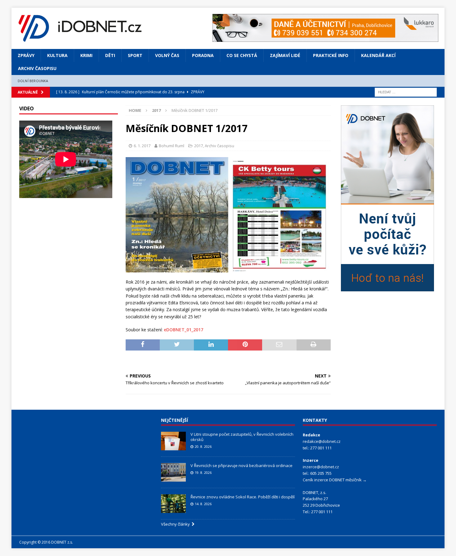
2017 (198, 145)
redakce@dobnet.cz (322, 441)
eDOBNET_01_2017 (183, 330)
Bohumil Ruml (171, 145)
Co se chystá (241, 55)
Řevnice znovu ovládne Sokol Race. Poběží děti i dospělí (242, 497)
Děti (110, 55)
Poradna (203, 55)
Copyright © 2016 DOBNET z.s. (46, 542)
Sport (135, 55)
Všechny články (176, 524)
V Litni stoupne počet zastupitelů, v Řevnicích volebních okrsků (241, 436)
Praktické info (330, 55)
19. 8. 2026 (203, 472)
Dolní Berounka (33, 80)
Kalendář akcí (378, 55)
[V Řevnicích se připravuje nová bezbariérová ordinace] (173, 472)
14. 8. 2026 (203, 503)
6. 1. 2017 (142, 145)
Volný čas (167, 55)
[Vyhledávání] (406, 92)
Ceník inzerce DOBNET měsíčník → (335, 480)
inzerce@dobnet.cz (321, 467)
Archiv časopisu (37, 68)
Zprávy (26, 55)
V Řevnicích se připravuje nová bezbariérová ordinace (241, 465)
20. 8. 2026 (203, 446)
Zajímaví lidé (285, 55)
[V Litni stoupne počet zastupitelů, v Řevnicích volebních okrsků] (173, 441)
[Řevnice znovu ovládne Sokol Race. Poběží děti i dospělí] (173, 503)
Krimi (86, 55)
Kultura (57, 55)
